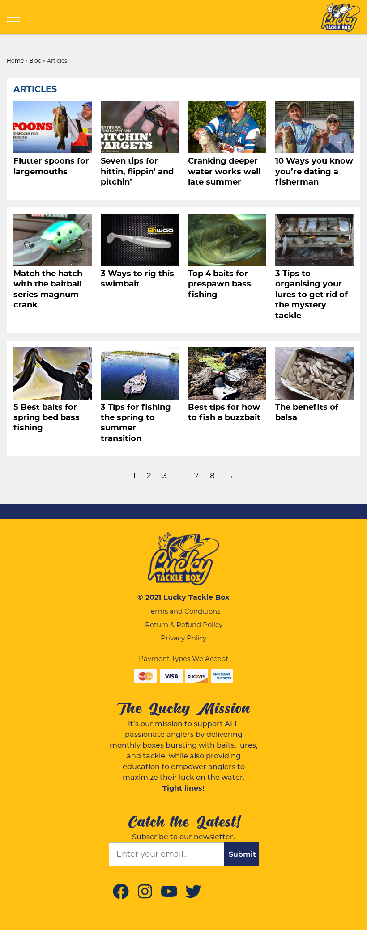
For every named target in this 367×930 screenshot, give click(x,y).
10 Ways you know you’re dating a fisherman (314, 171)
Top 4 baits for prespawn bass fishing (219, 284)
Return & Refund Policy (183, 625)
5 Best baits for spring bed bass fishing (46, 418)
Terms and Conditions (183, 611)
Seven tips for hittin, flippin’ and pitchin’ (137, 171)
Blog (35, 60)
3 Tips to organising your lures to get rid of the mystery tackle (311, 295)
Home (15, 60)
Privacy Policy (183, 638)
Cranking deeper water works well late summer (224, 171)
